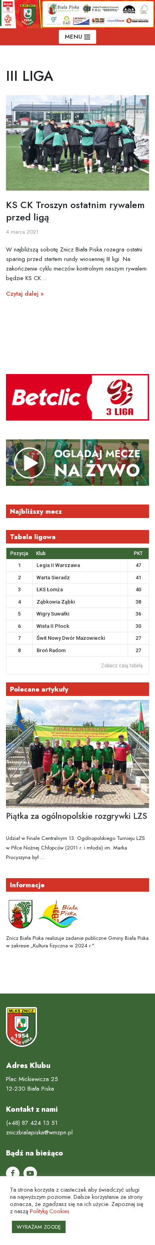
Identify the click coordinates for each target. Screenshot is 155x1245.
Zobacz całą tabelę (122, 665)
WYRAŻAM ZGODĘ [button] (39, 1227)
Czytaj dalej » (25, 293)
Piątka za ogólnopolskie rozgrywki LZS (76, 816)
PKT (138, 553)
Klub (41, 553)
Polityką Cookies (50, 1211)
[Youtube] (30, 1173)
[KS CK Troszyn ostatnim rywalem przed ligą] (77, 143)
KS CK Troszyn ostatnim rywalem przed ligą (75, 211)
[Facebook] (12, 1173)
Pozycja (19, 553)
